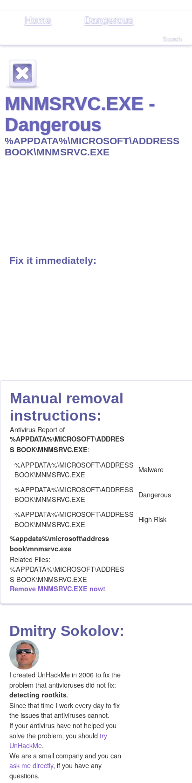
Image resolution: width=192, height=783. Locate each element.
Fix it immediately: (52, 260)
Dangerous (108, 19)
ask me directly (31, 765)
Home (38, 19)
